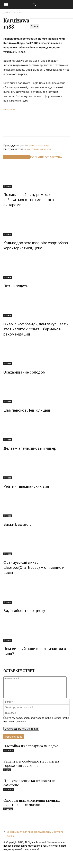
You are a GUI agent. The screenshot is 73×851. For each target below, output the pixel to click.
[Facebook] (8, 128)
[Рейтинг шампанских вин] (36, 466)
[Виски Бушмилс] (36, 504)
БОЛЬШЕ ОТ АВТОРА (46, 157)
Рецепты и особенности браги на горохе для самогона (31, 763)
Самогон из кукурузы (38, 149)
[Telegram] (53, 128)
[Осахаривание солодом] (36, 352)
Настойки (8, 750)
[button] (34, 5)
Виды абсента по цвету (24, 611)
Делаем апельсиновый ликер (29, 448)
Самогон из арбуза (38, 145)
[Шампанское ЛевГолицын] (36, 390)
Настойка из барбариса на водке (30, 745)
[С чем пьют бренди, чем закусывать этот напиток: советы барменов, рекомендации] (36, 304)
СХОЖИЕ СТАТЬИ (16, 157)
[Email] (42, 128)
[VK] (64, 128)
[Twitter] (20, 128)
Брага (7, 770)
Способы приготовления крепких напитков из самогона (31, 802)
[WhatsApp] (31, 128)
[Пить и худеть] (36, 266)
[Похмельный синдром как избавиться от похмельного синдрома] (36, 175)
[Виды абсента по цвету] (36, 591)
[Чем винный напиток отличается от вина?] (36, 629)
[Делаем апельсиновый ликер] (36, 428)
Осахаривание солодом (24, 372)
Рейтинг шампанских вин (26, 486)
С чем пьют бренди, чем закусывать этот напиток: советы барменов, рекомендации (35, 329)
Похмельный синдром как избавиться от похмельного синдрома (28, 200)
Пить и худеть (15, 286)
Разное (17, 12)
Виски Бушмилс (17, 524)
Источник (9, 109)
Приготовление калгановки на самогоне (29, 782)
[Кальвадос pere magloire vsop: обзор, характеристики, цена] (36, 223)
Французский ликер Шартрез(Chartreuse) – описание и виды (33, 567)
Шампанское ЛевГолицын (26, 410)
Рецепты (8, 809)
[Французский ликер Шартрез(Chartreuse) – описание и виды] (36, 542)
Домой (7, 12)
